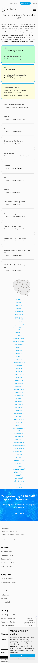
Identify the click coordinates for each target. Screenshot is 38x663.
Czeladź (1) (19, 322)
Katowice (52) (19, 353)
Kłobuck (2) (19, 356)
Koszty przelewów (8, 622)
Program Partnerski (8, 582)
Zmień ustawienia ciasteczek (13, 534)
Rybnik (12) (19, 422)
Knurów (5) (19, 359)
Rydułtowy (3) (19, 425)
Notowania (5, 595)
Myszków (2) (19, 383)
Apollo (6, 116)
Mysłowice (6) (19, 380)
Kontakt (4, 652)
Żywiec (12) (19, 487)
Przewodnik (5, 602)
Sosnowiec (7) (19, 439)
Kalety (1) (19, 350)
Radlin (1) (19, 410)
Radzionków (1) (19, 413)
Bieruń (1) (19, 302)
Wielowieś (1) (19, 463)
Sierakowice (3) (19, 433)
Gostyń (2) (19, 335)
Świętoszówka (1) (19, 448)
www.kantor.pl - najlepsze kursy (16, 75)
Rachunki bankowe (8, 618)
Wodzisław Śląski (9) (19, 472)
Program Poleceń (7, 579)
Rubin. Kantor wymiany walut (15, 238)
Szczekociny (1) (19, 442)
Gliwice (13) (18, 332)
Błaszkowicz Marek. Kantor (14, 141)
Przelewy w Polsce (8, 615)
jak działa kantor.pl (8, 552)
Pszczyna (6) (19, 395)
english (35, 3)
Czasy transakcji (7, 566)
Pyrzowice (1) (19, 401)
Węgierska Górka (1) (19, 460)
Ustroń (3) (19, 457)
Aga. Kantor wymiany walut (14, 104)
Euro (6, 177)
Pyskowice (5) (19, 404)
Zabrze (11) (19, 475)
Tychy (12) (19, 454)
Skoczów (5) (19, 436)
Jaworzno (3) (19, 344)
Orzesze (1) (19, 386)
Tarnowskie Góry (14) (19, 451)
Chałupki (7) (19, 308)
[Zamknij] (36, 617)
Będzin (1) (19, 299)
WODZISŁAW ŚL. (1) (19, 469)
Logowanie (13, 3)
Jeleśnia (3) (19, 347)
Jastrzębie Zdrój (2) (19, 338)
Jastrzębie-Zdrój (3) (19, 341)
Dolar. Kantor (9, 153)
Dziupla (7, 165)
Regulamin (6, 528)
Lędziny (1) (19, 368)
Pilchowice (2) (19, 392)
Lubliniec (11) (19, 371)
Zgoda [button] (23, 656)
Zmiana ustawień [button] (23, 659)
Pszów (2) (19, 398)
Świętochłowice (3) (19, 445)
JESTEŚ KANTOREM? (12, 87)
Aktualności (5, 634)
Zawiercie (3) (19, 478)
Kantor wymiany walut (12, 214)
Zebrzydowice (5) (19, 481)
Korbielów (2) (19, 365)
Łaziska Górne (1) (19, 374)
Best (5, 129)
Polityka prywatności (10, 531)
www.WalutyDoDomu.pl (12, 56)
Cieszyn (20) (19, 314)
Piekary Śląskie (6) (19, 389)
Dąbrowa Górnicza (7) (19, 328)
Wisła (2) (19, 466)
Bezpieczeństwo (7, 559)
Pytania (4, 598)
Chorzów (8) (19, 311)
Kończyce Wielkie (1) (19, 362)
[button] (34, 9)
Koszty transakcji (7, 562)
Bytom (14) (19, 305)
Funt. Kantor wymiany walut (14, 202)
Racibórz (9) (19, 407)
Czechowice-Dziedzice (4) (19, 318)
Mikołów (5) (19, 377)
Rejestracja (25, 3)
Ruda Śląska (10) (19, 419)
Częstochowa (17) (19, 325)
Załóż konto (18, 513)
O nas (3, 647)
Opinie (3, 639)
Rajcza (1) (19, 416)
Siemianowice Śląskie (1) (19, 429)
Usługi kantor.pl (7, 555)
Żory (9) (19, 484)
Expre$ (6, 189)
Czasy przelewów (8, 625)
